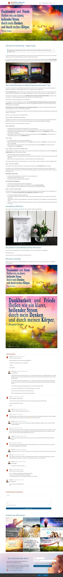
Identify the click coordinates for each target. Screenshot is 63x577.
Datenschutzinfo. (53, 563)
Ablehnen (45, 575)
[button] (54, 3)
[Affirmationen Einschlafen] (36, 524)
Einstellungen (34, 575)
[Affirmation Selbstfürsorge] (18, 534)
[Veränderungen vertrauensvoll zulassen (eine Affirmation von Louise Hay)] (36, 534)
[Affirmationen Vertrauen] (18, 544)
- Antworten (23, 356)
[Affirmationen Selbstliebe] (36, 544)
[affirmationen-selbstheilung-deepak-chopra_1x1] (31, 296)
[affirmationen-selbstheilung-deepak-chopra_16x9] (31, 265)
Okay (39, 575)
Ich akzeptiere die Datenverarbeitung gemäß (45, 563)
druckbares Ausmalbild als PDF (19, 209)
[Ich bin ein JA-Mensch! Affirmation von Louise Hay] (18, 524)
